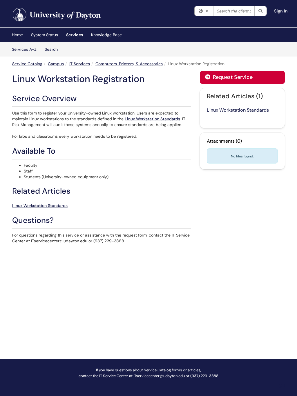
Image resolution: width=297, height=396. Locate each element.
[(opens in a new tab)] (56, 15)
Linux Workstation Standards (152, 118)
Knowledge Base (106, 34)
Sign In (281, 11)
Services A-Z (24, 49)
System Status (44, 34)
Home (17, 34)
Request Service (232, 77)
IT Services (79, 63)
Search (53, 49)
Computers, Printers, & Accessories (129, 63)
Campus (56, 63)
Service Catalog (27, 63)
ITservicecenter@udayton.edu (159, 375)
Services (74, 34)
